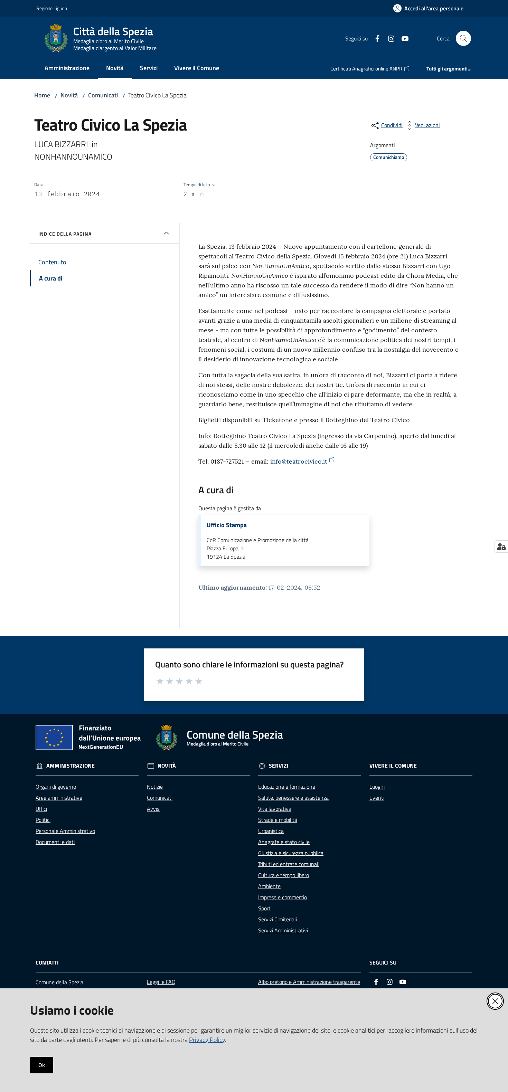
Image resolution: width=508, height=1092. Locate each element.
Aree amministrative (59, 798)
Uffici (41, 809)
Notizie (155, 786)
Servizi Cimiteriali (277, 919)
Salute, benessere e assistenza (293, 798)
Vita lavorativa (274, 809)
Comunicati (103, 95)
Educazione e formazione (286, 786)
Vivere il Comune (393, 766)
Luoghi (377, 786)
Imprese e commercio (282, 897)
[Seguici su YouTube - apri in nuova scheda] (402, 38)
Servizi (279, 766)
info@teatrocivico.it (298, 461)
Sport (264, 908)
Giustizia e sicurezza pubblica (290, 853)
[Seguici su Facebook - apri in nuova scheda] (375, 38)
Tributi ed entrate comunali (288, 864)
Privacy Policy (207, 1039)
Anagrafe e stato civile (284, 842)
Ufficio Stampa (227, 525)
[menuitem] (67, 68)
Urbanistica (271, 831)
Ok (41, 1065)
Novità (69, 95)
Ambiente (269, 886)
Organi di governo (56, 786)
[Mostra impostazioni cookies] (501, 546)
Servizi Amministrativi (283, 930)
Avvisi (153, 809)
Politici (43, 820)
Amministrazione (70, 766)
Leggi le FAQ (161, 982)
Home (42, 95)
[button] (463, 38)
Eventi (376, 798)
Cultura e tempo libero (283, 875)
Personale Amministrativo (65, 831)
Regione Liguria (51, 8)
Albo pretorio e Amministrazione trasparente (309, 982)
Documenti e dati (55, 842)
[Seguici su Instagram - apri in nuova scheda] (388, 38)
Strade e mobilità (277, 820)
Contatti (47, 963)
